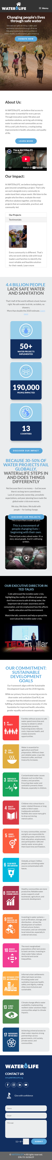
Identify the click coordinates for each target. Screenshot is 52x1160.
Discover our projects (26, 517)
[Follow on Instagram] (13, 1084)
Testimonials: (15, 219)
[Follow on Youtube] (25, 1084)
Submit (39, 1141)
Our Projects (15, 215)
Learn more (26, 141)
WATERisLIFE (17, 1154)
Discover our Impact (26, 451)
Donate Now (26, 39)
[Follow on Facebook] (7, 1084)
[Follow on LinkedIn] (19, 1084)
